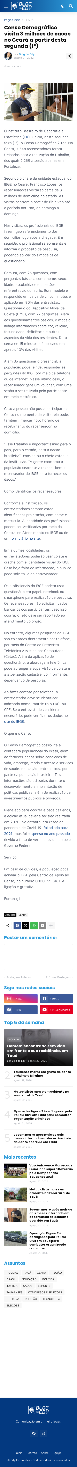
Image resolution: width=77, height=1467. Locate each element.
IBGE (27, 137)
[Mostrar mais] (51, 925)
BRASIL (11, 1279)
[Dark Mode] (62, 6)
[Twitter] (25, 925)
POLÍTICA (48, 1279)
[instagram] (43, 1433)
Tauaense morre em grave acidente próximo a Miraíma (42, 1073)
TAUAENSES (14, 1292)
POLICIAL (12, 1272)
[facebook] (34, 1433)
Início (19, 1452)
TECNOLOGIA (51, 1299)
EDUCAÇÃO (29, 1279)
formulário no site (25, 538)
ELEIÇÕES (13, 1305)
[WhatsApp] (34, 925)
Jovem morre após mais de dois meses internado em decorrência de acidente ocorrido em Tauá (42, 1138)
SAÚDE (27, 1285)
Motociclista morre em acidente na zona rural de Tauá (41, 1093)
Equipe (57, 1452)
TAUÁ (27, 1272)
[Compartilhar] (69, 56)
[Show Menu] (5, 6)
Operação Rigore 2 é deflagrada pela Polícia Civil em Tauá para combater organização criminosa (43, 1115)
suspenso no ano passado (49, 833)
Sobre (45, 1452)
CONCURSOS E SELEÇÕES (45, 1292)
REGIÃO (57, 1272)
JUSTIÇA (12, 1285)
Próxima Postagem (58, 977)
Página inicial (12, 20)
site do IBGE (14, 721)
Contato (31, 1452)
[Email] (42, 925)
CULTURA (13, 1299)
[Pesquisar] (71, 6)
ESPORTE (44, 1285)
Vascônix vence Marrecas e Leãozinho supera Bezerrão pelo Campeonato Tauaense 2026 (51, 1171)
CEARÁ (28, 20)
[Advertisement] (38, 1352)
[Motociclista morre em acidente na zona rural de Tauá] (15, 1195)
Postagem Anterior (19, 977)
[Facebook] (17, 925)
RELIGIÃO (31, 1299)
